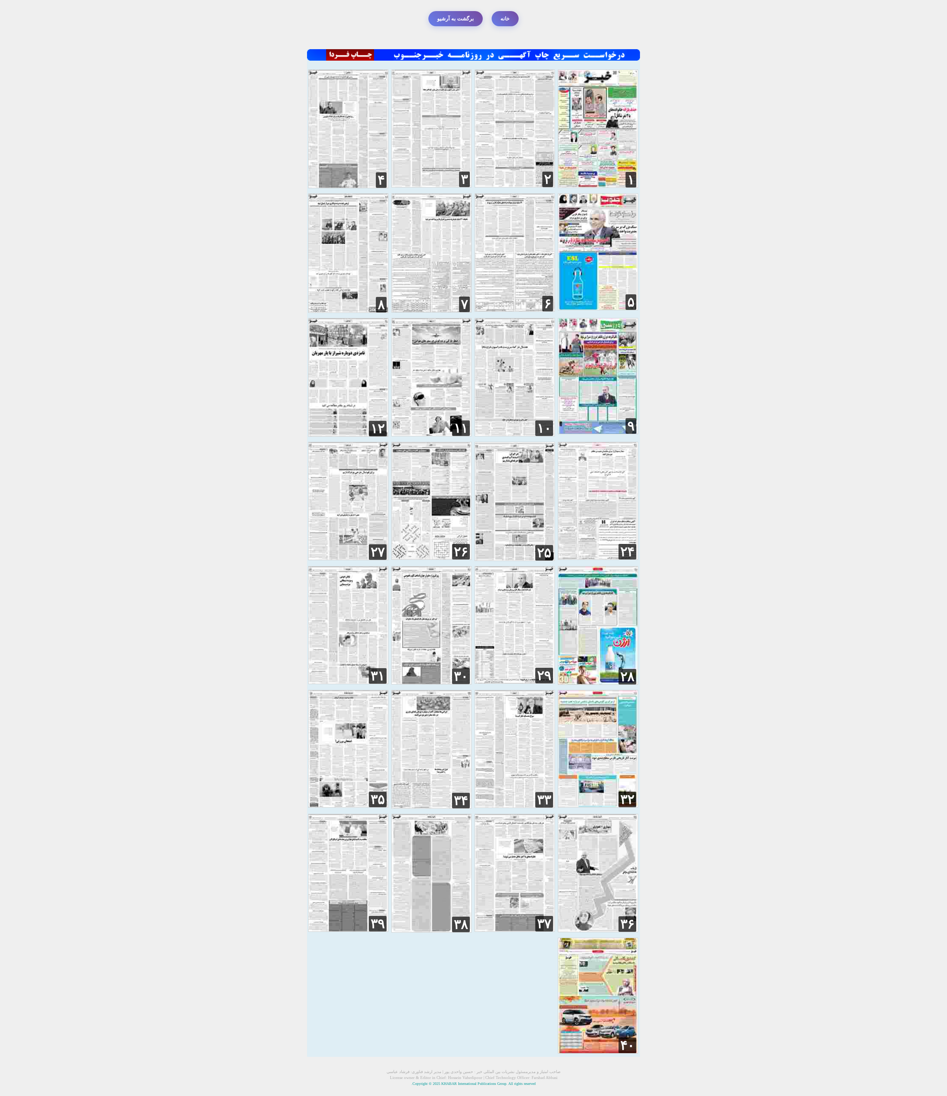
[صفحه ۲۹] (515, 682)
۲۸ (627, 676)
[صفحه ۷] (431, 310)
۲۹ (544, 675)
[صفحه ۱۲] (348, 435)
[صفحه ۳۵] (348, 805)
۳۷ (544, 923)
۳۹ (378, 923)
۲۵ (544, 552)
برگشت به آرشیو (455, 18)
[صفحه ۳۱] (348, 682)
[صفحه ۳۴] (431, 807)
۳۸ (461, 924)
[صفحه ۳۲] (598, 805)
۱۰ (544, 428)
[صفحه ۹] (598, 432)
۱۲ (378, 428)
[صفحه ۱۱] (431, 434)
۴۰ (627, 1045)
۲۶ (461, 551)
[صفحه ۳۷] (515, 930)
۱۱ (461, 428)
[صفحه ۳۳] (515, 806)
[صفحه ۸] (348, 311)
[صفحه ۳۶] (598, 930)
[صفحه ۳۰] (431, 682)
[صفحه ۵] (598, 308)
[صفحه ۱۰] (515, 434)
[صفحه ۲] (515, 185)
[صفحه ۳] (431, 185)
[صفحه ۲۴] (598, 558)
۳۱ (378, 676)
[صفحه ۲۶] (431, 558)
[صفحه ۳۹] (348, 930)
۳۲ (627, 799)
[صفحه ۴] (348, 186)
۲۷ (378, 552)
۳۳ (544, 799)
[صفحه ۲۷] (348, 558)
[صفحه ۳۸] (431, 930)
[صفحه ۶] (515, 310)
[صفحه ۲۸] (598, 683)
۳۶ (627, 924)
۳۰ (461, 676)
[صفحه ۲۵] (515, 559)
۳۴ (461, 800)
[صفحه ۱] (598, 186)
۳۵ (378, 799)
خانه (505, 18)
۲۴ (627, 551)
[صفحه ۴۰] (598, 1051)
